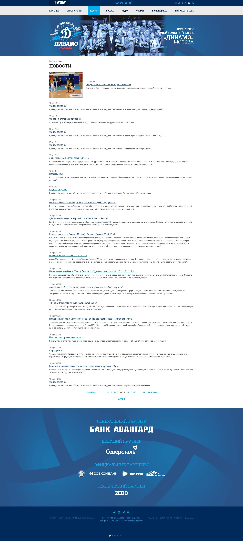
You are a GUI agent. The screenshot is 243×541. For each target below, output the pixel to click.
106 (128, 392)
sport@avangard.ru (135, 521)
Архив (121, 399)
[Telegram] (125, 3)
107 (134, 392)
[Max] (121, 3)
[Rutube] (130, 3)
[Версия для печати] (185, 3)
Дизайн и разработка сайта (161, 518)
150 (143, 392)
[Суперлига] (59, 3)
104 (115, 392)
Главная (52, 61)
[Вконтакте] (117, 3)
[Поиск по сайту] (182, 3)
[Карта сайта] (179, 3)
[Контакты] (176, 3)
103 (108, 392)
